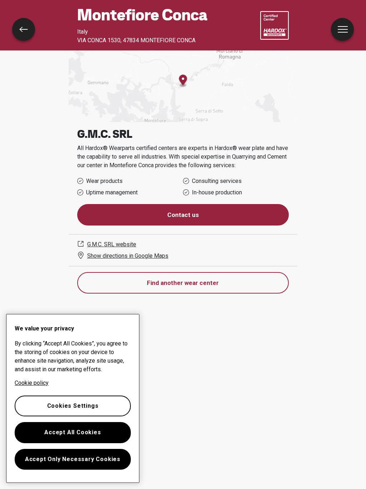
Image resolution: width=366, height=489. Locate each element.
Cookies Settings (73, 405)
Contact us (183, 214)
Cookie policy (32, 382)
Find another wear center (183, 282)
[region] (73, 398)
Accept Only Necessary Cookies (72, 459)
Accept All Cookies (72, 432)
